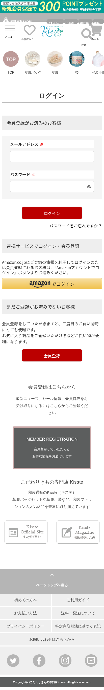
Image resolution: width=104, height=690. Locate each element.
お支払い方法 (25, 613)
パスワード (22, 174)
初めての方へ (25, 600)
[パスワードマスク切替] (88, 186)
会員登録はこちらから (52, 387)
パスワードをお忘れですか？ (75, 226)
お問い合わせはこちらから (52, 639)
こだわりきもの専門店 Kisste (52, 482)
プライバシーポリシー (25, 626)
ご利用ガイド (78, 600)
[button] (52, 283)
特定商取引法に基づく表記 (78, 626)
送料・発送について (78, 613)
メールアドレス (26, 144)
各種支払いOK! (21, 21)
